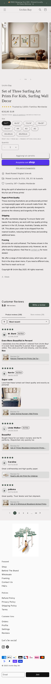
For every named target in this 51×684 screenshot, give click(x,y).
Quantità (5, 142)
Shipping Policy (9, 605)
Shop (4, 567)
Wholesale (7, 574)
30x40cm (8, 134)
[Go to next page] (41, 513)
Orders (5, 621)
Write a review (38, 305)
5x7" (6, 123)
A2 (35, 129)
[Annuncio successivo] (46, 3)
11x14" (29, 123)
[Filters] (4, 321)
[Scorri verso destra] (30, 79)
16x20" (41, 123)
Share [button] (7, 277)
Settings (6, 629)
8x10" (17, 123)
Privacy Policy (8, 602)
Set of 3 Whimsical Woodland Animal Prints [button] (28, 504)
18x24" (7, 129)
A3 (26, 129)
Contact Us (7, 582)
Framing (5, 578)
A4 (18, 129)
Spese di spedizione (19, 114)
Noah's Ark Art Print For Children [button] (24, 476)
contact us (35, 250)
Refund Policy (8, 598)
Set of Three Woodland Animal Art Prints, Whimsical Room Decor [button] (27, 448)
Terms (5, 609)
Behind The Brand (10, 570)
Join (37, 675)
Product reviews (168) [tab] (13, 315)
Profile (5, 625)
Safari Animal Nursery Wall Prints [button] (24, 414)
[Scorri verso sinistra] (20, 79)
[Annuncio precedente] (4, 3)
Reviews (6, 633)
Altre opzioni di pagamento (25, 168)
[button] (4, 9)
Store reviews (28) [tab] (37, 315)
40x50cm (23, 134)
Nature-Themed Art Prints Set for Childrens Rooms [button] (24, 358)
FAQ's (4, 586)
